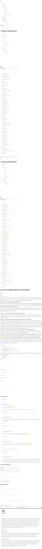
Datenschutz (6, 53)
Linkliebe (4, 119)
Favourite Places (7, 15)
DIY (3, 86)
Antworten (5, 399)
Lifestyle (4, 116)
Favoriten (4, 94)
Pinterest (4, 357)
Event (3, 91)
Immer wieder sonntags (4, 371)
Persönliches (5, 131)
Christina (13, 300)
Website (2, 470)
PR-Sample (5, 132)
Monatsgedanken (6, 122)
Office (3, 126)
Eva (8, 300)
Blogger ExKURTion (3, 377)
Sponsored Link (6, 144)
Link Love (4, 118)
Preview (4, 134)
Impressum (7, 21)
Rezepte (4, 138)
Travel (6, 11)
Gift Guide (4, 104)
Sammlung (5, 140)
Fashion (6, 12)
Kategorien (4, 6)
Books (3, 83)
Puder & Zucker (12, 347)
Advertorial (5, 73)
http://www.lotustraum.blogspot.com (10, 448)
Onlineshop (5, 128)
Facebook (4, 356)
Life (3, 115)
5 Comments (2, 296)
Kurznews (4, 113)
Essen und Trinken (6, 89)
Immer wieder (5, 107)
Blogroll (3, 17)
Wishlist (4, 153)
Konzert (4, 110)
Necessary (5, 530)
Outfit (3, 129)
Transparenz (4, 18)
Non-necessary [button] (4, 538)
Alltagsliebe (5, 76)
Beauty (6, 8)
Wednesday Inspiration (7, 150)
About (3, 5)
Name (1, 467)
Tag (3, 146)
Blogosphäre (5, 82)
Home (3, 3)
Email (1, 468)
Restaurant (5, 137)
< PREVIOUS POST (3, 369)
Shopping (4, 141)
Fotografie (4, 100)
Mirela (1, 293)
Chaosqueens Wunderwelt (14, 350)
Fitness (4, 97)
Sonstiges (4, 143)
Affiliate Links (5, 75)
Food (5, 9)
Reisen (4, 135)
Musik (3, 125)
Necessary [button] (3, 529)
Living (3, 121)
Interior (4, 109)
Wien (3, 152)
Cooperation (5, 85)
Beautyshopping (6, 79)
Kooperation (5, 112)
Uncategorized (5, 149)
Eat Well (4, 88)
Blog (3, 80)
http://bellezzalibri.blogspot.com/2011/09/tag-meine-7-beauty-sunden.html (18, 409)
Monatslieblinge (6, 124)
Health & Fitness (7, 14)
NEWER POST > (2, 375)
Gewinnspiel (5, 103)
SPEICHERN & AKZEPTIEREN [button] (8, 546)
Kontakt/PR (4, 20)
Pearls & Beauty (10, 349)
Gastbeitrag (5, 101)
